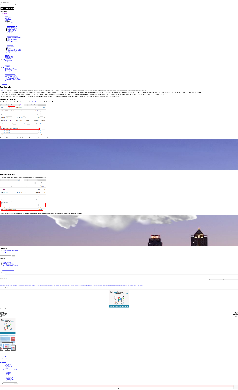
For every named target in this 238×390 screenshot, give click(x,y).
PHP (113, 285)
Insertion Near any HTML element (14, 37)
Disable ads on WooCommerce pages (12, 70)
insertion (104, 285)
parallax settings (34, 101)
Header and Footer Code (12, 28)
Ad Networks (7, 52)
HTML (97, 285)
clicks (47, 285)
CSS (60, 285)
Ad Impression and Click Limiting (14, 50)
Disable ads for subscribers (10, 74)
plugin (119, 285)
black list (42, 285)
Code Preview (10, 23)
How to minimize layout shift (10, 80)
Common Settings (8, 19)
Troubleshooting (8, 58)
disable (76, 285)
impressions (100, 285)
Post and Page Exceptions (12, 41)
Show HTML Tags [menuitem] (9, 377)
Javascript (107, 285)
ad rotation (6, 285)
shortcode (131, 285)
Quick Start (7, 18)
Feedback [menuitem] (7, 368)
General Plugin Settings (12, 33)
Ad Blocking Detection (12, 51)
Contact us (4, 84)
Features (6, 16)
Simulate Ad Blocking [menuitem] (10, 380)
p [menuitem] (8, 374)
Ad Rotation (9, 43)
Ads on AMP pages (11, 38)
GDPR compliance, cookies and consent (13, 79)
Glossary (6, 20)
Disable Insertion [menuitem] (9, 378)
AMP (18, 285)
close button (53, 285)
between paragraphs (38, 285)
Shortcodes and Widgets (12, 26)
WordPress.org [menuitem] (8, 364)
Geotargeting (10, 48)
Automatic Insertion (11, 24)
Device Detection (10, 46)
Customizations (8, 53)
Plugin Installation (8, 17)
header (91, 285)
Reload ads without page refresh (11, 77)
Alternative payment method (10, 81)
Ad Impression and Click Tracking (14, 49)
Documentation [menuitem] (8, 365)
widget (138, 285)
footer (85, 285)
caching (45, 285)
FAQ (3, 67)
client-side (50, 285)
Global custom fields (9, 57)
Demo (3, 59)
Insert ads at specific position (10, 75)
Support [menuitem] (6, 367)
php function (116, 285)
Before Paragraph (8, 60)
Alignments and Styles (11, 27)
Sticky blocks (7, 65)
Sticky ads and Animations (10, 64)
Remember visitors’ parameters (11, 76)
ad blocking (2, 285)
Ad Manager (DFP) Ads (12, 39)
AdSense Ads (10, 31)
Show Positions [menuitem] (9, 373)
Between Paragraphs (9, 62)
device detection (72, 285)
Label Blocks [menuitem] (8, 372)
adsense (11, 285)
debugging (67, 285)
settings (128, 285)
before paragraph (32, 285)
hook (93, 285)
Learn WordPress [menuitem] (8, 366)
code (56, 285)
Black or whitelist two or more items (12, 71)
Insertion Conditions (11, 32)
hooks (95, 285)
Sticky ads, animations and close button (10, 250)
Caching (9, 42)
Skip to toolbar (3, 362)
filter (83, 285)
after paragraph (15, 285)
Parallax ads (7, 66)
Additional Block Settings (12, 36)
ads (8, 285)
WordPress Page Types (11, 30)
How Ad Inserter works (9, 68)
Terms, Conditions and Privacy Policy (9, 359)
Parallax (3, 90)
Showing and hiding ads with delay (12, 78)
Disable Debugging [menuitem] (9, 370)
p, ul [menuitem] (9, 375)
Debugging (7, 55)
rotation (121, 285)
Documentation (5, 14)
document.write (79, 285)
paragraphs (110, 285)
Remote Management (9, 56)
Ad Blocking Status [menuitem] (10, 379)
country (58, 285)
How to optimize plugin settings (11, 69)
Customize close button (9, 72)
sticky (134, 285)
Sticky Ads (9, 47)
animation (20, 285)
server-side (125, 285)
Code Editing (10, 22)
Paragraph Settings (11, 29)
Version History (5, 82)
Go (223, 279)
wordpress (141, 285)
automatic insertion (25, 285)
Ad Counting (10, 45)
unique (136, 285)
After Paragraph (8, 61)
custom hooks (64, 285)
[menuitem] (120, 383)
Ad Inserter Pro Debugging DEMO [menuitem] (10, 369)
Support (4, 356)
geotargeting (88, 285)
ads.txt (8, 40)
